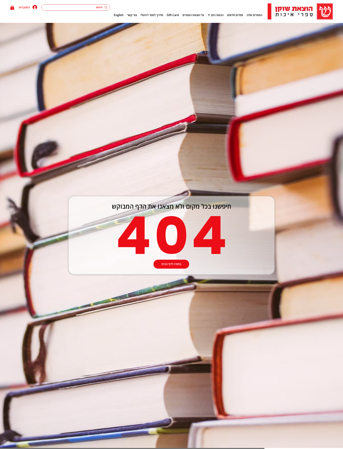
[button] (12, 7)
